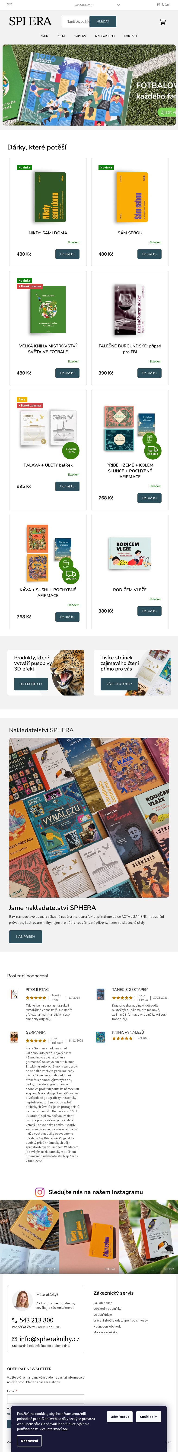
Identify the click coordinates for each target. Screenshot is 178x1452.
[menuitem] (42, 36)
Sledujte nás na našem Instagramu (94, 1189)
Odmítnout (118, 1416)
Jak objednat (82, 5)
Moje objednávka (104, 1327)
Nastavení (27, 1440)
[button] (14, 85)
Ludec (165, 1437)
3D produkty (29, 684)
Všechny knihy (117, 684)
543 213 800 (35, 1315)
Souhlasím (147, 1416)
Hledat (101, 21)
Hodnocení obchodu (106, 1321)
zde (63, 1429)
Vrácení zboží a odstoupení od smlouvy (119, 1316)
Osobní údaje (101, 1310)
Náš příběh (25, 933)
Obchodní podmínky (106, 1304)
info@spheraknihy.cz (48, 1334)
